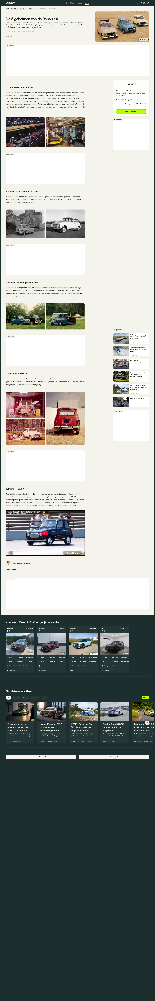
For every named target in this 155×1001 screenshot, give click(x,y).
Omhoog (113, 757)
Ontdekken (70, 3)
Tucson (55, 741)
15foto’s (144, 39)
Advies (25, 698)
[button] (20, 629)
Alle (8, 698)
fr (141, 3)
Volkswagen (82, 741)
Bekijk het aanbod (131, 111)
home (7, 8)
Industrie (35, 698)
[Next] (147, 723)
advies (31, 8)
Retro (44, 698)
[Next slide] (32, 653)
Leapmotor (145, 741)
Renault (22, 8)
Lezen (87, 3)
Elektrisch (18, 741)
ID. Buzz (89, 741)
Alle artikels (42, 757)
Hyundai (50, 741)
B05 (151, 741)
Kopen (79, 3)
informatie (14, 8)
